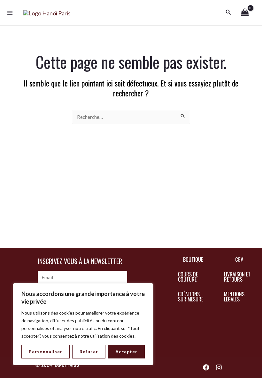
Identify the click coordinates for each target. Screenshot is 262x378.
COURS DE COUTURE (188, 276)
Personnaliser (45, 351)
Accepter (126, 351)
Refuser (89, 351)
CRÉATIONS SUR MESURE (190, 296)
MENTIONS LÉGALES (234, 296)
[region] (83, 324)
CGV (239, 259)
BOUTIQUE (193, 259)
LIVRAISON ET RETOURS (237, 276)
